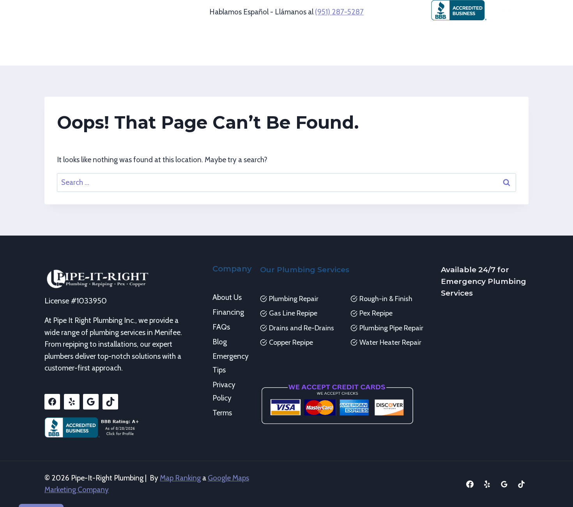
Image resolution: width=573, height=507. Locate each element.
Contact (390, 54)
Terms (222, 412)
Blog (219, 341)
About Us (227, 297)
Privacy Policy (223, 391)
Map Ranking (180, 477)
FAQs (221, 327)
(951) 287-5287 (339, 11)
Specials (353, 54)
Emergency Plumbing (448, 34)
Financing (228, 312)
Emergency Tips (230, 363)
